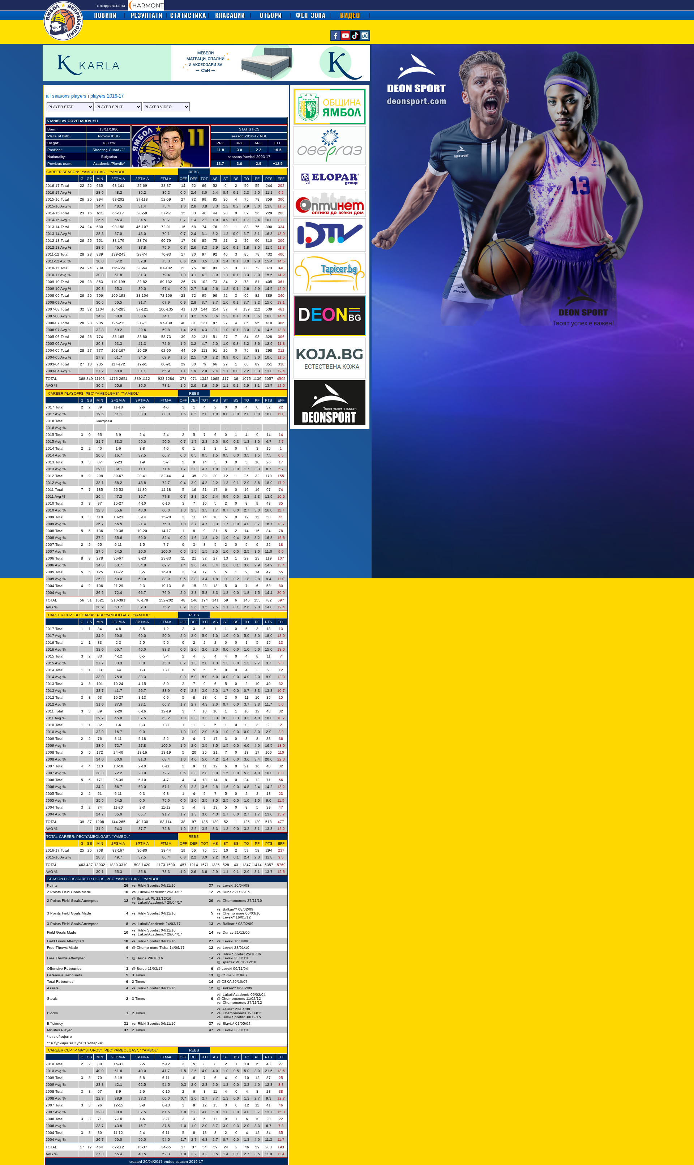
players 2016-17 (106, 96)
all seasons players (67, 96)
